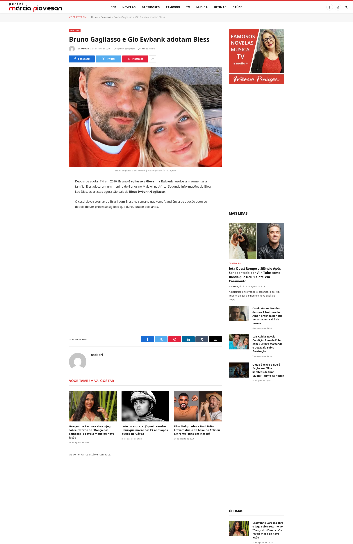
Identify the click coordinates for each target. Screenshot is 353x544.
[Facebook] (56, 191)
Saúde (237, 7)
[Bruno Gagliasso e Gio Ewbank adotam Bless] (145, 117)
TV (188, 7)
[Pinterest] (56, 219)
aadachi (85, 49)
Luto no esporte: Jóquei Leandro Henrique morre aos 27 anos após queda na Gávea (145, 430)
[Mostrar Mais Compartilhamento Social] (152, 58)
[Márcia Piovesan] (34, 7)
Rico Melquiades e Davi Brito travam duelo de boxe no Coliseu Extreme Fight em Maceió (197, 430)
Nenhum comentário (126, 49)
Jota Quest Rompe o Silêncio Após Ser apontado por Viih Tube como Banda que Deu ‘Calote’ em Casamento (255, 274)
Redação (237, 286)
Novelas (129, 7)
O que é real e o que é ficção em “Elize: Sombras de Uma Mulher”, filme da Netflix (268, 370)
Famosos (173, 7)
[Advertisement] (145, 239)
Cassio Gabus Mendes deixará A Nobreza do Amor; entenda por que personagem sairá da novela (267, 316)
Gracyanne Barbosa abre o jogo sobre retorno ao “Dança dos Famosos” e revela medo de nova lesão (91, 431)
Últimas (220, 7)
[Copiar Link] (56, 237)
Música (202, 7)
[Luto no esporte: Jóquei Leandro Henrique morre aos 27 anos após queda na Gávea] (145, 406)
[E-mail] (56, 228)
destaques (235, 263)
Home (94, 17)
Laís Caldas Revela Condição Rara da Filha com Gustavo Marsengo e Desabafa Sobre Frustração (267, 344)
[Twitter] (56, 200)
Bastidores (151, 7)
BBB (113, 7)
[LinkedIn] (56, 209)
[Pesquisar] (345, 7)
